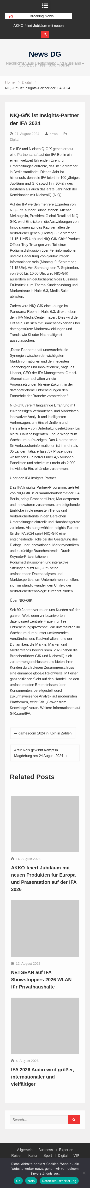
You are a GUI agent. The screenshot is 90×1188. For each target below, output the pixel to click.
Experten (66, 1150)
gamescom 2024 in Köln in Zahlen (45, 733)
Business (45, 1150)
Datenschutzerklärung (59, 1181)
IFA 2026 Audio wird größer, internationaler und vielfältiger (42, 1077)
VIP (76, 1155)
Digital (14, 139)
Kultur (32, 1155)
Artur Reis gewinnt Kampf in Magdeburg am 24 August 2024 (38, 753)
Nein (31, 1181)
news (54, 134)
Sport (47, 1155)
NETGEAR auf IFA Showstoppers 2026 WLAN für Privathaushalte (41, 979)
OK (18, 1181)
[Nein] (84, 1172)
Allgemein (24, 1150)
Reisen (16, 1155)
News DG (45, 54)
